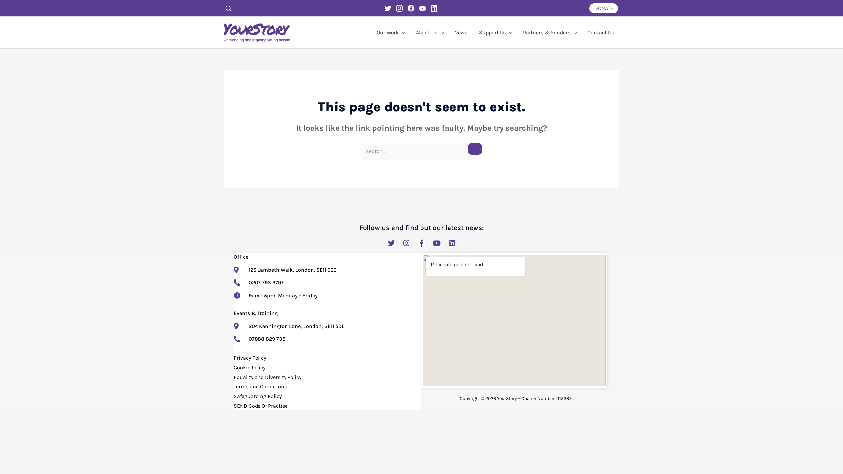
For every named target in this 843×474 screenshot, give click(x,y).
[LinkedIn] (434, 8)
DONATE (603, 8)
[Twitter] (388, 8)
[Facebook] (411, 8)
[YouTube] (422, 8)
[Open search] (228, 8)
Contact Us (600, 32)
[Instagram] (399, 8)
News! (461, 32)
